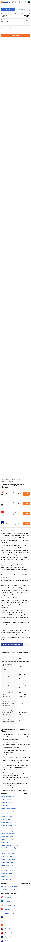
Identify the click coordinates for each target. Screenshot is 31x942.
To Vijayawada (25, 13)
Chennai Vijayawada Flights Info (12, 644)
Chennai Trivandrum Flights (8, 825)
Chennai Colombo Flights (8, 876)
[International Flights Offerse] (20, 2)
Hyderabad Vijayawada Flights (9, 889)
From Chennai (5, 13)
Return (28, 21)
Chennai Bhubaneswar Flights (9, 848)
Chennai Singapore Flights (8, 879)
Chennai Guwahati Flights (8, 831)
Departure (4, 20)
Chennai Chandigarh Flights (8, 851)
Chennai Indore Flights (7, 856)
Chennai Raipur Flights (7, 865)
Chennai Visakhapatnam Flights (9, 845)
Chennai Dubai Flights (7, 819)
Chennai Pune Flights (6, 805)
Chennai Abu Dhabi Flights (8, 870)
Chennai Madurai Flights (7, 802)
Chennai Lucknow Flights (8, 853)
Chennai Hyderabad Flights (8, 808)
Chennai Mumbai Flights (7, 796)
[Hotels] (16, 2)
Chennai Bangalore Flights (8, 811)
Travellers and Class (7, 28)
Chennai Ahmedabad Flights (8, 822)
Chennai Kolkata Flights (7, 813)
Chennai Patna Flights (7, 836)
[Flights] (13, 2)
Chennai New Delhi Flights (8, 859)
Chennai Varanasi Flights (7, 839)
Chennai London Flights (7, 842)
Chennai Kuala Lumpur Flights (9, 868)
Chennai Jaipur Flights (7, 828)
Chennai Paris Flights (6, 873)
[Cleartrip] (5, 2)
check (26, 493)
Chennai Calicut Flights (7, 862)
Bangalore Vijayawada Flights (9, 886)
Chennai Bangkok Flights (8, 833)
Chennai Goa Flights (6, 816)
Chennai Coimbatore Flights (8, 799)
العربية (24, 2)
